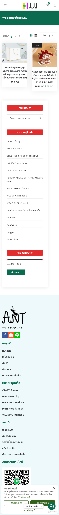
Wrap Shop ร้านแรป (17, 203)
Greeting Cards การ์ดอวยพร (22, 156)
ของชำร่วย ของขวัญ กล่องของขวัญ (24, 210)
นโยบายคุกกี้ (25, 497)
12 (15, 35)
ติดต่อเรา (7, 369)
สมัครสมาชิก (9, 436)
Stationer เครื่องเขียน (18, 188)
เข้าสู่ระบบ (7, 430)
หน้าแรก (6, 350)
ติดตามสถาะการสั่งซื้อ (13, 454)
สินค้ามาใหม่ (12, 239)
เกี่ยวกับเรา (8, 357)
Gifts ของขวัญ (14, 148)
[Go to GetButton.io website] (52, 512)
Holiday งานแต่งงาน (17, 163)
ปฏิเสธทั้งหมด (16, 503)
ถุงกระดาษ (12, 225)
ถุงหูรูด (10, 232)
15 (19, 35)
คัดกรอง (15, 272)
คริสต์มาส (11, 217)
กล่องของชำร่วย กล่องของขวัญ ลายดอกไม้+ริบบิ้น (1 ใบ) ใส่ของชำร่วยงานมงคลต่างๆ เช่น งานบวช (44, 77)
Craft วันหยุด (14, 141)
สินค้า (5, 363)
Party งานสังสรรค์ (17, 170)
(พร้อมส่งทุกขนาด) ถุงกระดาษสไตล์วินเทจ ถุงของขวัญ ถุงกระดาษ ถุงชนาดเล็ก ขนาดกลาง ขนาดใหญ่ (14, 72)
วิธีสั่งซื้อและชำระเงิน (12, 442)
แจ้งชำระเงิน (8, 448)
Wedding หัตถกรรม (17, 195)
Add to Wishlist (22, 48)
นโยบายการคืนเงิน (11, 375)
